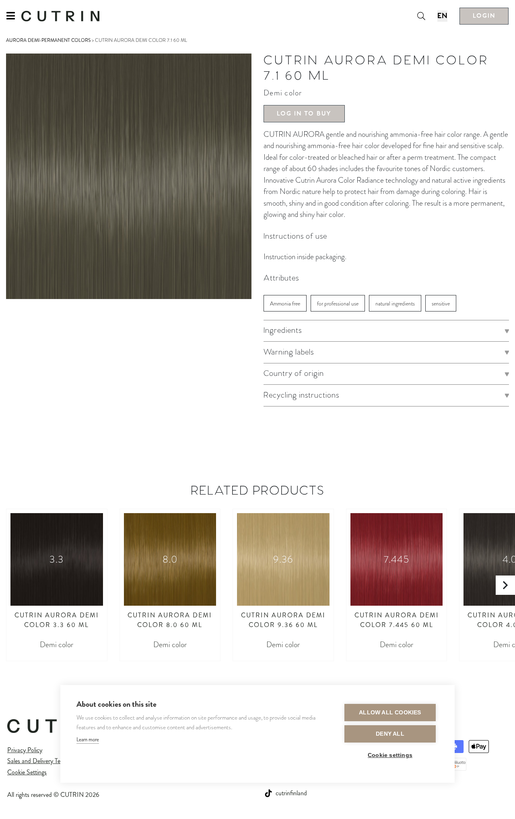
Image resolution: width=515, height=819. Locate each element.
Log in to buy (304, 114)
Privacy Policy (24, 750)
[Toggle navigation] (13, 16)
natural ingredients (395, 303)
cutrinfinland (291, 793)
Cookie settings (390, 755)
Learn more (87, 739)
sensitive (441, 303)
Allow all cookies (390, 713)
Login (484, 16)
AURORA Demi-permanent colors (48, 40)
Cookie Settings (27, 772)
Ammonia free (285, 303)
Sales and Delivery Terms (38, 760)
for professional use (337, 303)
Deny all (390, 734)
